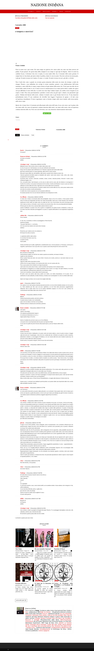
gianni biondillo (38, 586)
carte (17, 28)
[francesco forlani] (20, 619)
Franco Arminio (25, 135)
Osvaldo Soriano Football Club (45, 618)
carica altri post (20, 600)
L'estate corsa (30, 627)
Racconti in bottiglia (32, 620)
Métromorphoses (65, 620)
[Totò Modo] (24, 538)
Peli (53, 626)
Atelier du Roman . (46, 612)
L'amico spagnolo (44, 630)
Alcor (21, 461)
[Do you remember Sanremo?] (44, 538)
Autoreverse (29, 621)
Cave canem (43, 615)
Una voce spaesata (49, 18)
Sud (26, 612)
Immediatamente (45, 629)
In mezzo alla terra (20, 583)
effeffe (22, 351)
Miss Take (67, 615)
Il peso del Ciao (52, 624)
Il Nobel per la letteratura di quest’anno (44, 584)
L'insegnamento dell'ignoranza (60, 627)
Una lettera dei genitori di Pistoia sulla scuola (26, 18)
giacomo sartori (57, 550)
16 (51, 586)
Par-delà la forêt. (66, 626)
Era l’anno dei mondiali (63, 618)
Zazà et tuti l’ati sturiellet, (55, 615)
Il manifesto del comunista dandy (40, 626)
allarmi (56, 580)
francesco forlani (40, 129)
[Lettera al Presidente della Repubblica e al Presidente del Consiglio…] (63, 572)
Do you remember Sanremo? (43, 549)
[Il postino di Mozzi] (63, 538)
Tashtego (22, 295)
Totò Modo (18, 549)
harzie (22, 150)
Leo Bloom (23, 197)
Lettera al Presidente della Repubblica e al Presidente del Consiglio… (63, 584)
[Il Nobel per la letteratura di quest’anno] (44, 572)
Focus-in (44, 613)
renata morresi (57, 588)
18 (71, 588)
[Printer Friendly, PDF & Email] (47, 114)
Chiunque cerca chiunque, (38, 624)
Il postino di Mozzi (59, 549)
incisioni (37, 546)
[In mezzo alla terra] (24, 572)
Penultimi (57, 626)
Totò (32, 135)
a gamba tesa (38, 580)
